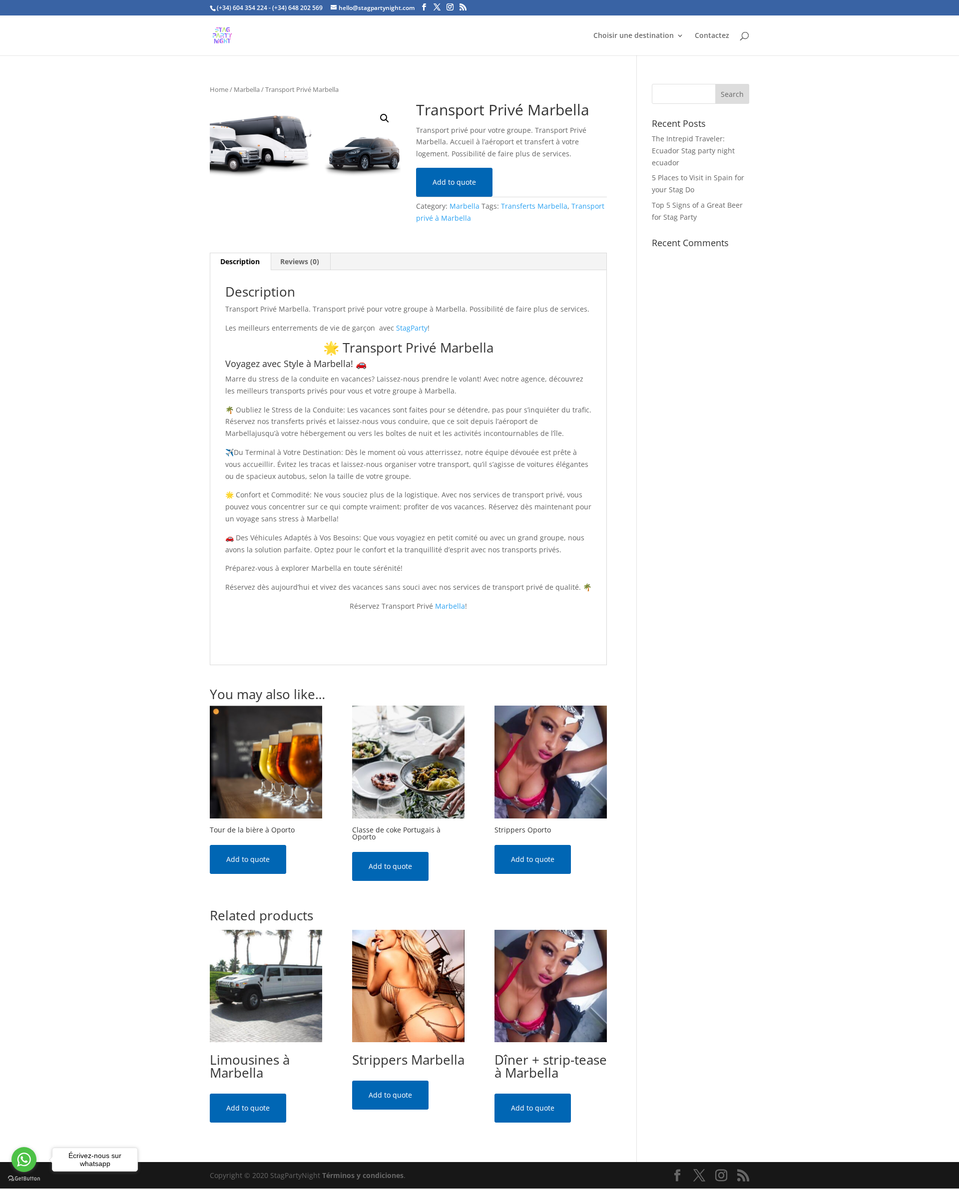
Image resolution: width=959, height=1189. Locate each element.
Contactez (712, 36)
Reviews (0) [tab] (299, 261)
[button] (385, 118)
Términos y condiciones (363, 1175)
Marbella (247, 89)
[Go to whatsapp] (23, 1159)
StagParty (412, 328)
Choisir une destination (633, 36)
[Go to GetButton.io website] (24, 1179)
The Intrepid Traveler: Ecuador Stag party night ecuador (693, 150)
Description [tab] (240, 261)
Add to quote (454, 182)
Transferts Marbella (534, 206)
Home (219, 89)
